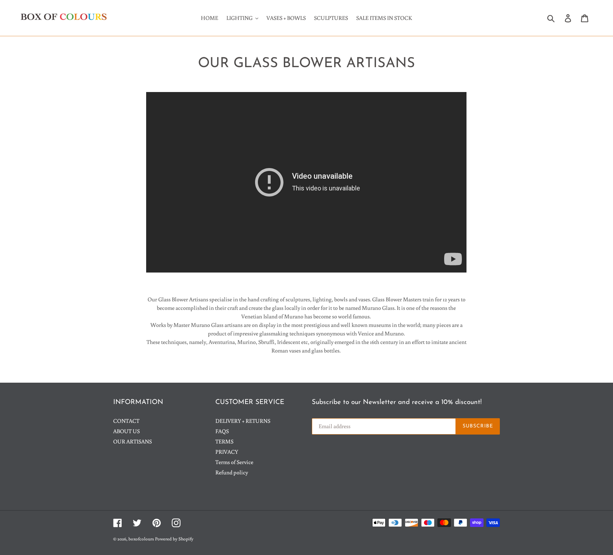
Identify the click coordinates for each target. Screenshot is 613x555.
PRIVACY (226, 451)
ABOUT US (126, 431)
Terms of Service (234, 461)
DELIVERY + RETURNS (242, 420)
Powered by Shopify (174, 539)
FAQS (222, 431)
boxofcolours (141, 539)
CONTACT (126, 420)
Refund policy (231, 472)
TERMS (224, 441)
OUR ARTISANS (132, 441)
